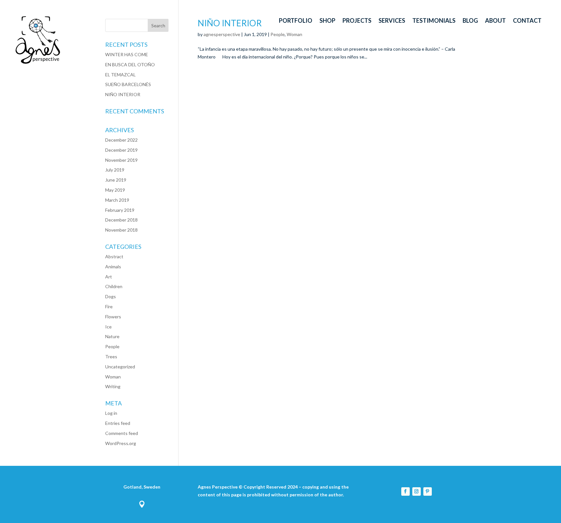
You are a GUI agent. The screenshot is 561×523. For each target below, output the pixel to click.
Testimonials (433, 21)
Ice (108, 326)
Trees (111, 356)
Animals (113, 266)
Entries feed (117, 423)
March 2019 (117, 200)
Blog (470, 21)
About (495, 21)
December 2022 (121, 140)
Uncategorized (120, 366)
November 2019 (121, 160)
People (112, 346)
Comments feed (121, 433)
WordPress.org (120, 443)
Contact (527, 21)
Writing (112, 386)
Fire (109, 306)
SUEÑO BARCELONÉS (128, 84)
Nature (112, 336)
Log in (111, 413)
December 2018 (121, 220)
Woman (113, 376)
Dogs (110, 296)
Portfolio (295, 21)
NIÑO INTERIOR (122, 94)
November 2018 (121, 230)
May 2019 (115, 190)
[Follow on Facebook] (405, 491)
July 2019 (114, 169)
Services (392, 21)
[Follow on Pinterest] (427, 491)
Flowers (113, 316)
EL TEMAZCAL (120, 74)
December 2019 (121, 150)
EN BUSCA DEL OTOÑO (130, 64)
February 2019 (119, 210)
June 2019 (115, 180)
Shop (327, 21)
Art (108, 276)
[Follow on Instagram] (416, 491)
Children (113, 286)
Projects (357, 21)
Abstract (114, 256)
